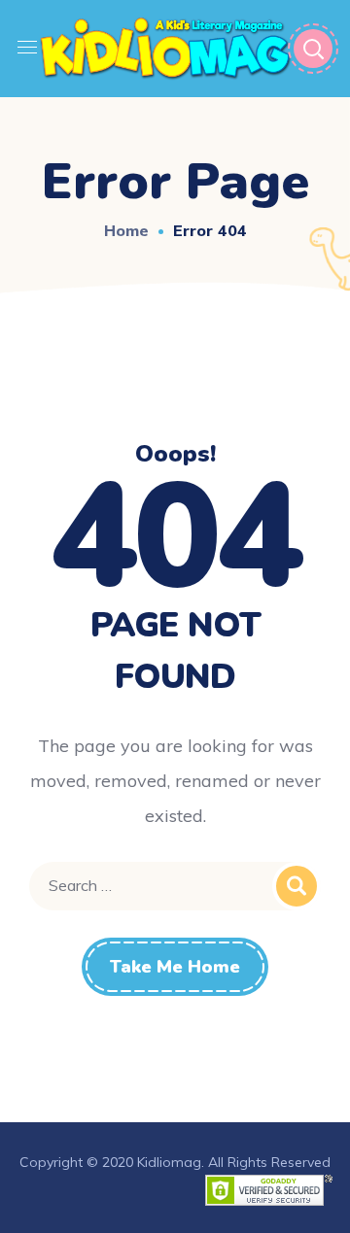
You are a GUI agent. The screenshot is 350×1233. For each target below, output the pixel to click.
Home (126, 230)
